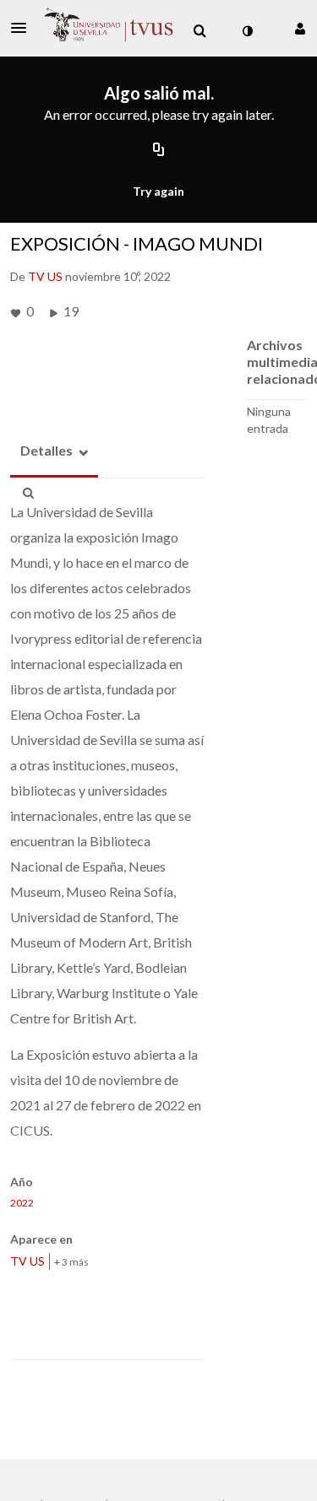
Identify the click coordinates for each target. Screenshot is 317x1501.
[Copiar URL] (158, 151)
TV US (27, 1261)
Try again (158, 191)
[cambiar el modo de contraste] (247, 31)
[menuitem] (199, 31)
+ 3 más (71, 1261)
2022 (22, 1203)
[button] (23, 28)
